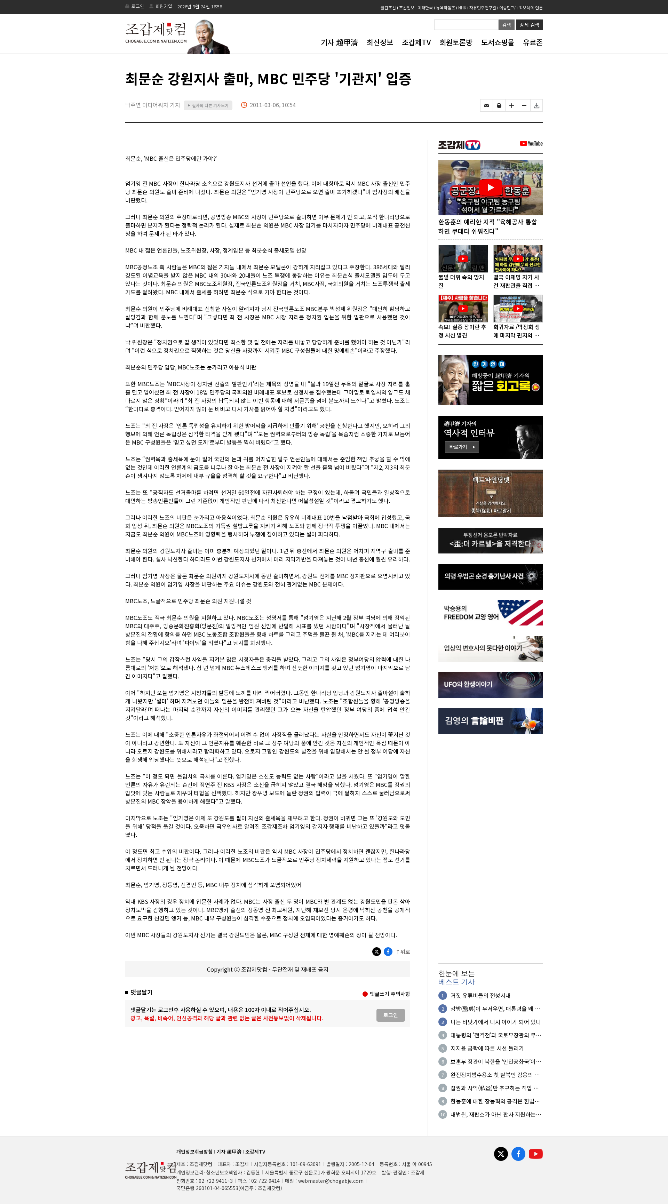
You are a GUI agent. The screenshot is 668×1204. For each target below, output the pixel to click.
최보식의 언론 (531, 7)
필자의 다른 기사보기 (208, 105)
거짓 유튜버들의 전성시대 (481, 995)
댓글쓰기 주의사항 (390, 993)
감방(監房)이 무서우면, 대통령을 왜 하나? (495, 1008)
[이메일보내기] (486, 105)
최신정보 (380, 42)
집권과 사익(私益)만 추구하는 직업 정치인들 (495, 1088)
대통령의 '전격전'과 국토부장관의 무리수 (496, 1035)
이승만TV (507, 7)
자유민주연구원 (482, 7)
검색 (506, 24)
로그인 (138, 6)
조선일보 (406, 7)
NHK (462, 7)
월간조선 (388, 7)
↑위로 (402, 951)
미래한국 (425, 7)
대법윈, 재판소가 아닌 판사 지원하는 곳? (493, 1114)
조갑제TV (416, 42)
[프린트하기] (499, 105)
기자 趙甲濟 (339, 42)
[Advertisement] (490, 848)
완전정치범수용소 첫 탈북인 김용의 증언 (495, 1074)
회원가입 (164, 6)
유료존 (533, 42)
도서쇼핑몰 (497, 42)
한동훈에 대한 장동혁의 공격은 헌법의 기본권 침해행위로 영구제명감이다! (495, 1101)
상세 (529, 24)
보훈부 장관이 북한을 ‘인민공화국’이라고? (496, 1061)
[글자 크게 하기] (512, 105)
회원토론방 (455, 42)
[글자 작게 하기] (524, 105)
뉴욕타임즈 (445, 7)
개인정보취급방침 (194, 1151)
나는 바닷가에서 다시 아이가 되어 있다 (496, 1022)
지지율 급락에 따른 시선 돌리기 (487, 1048)
